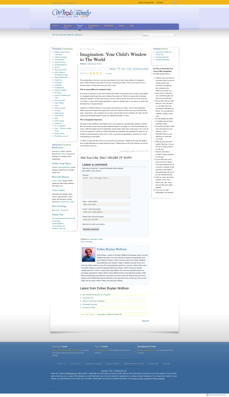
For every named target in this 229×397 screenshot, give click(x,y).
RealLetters (57, 147)
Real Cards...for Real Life (60, 210)
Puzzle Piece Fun (88, 298)
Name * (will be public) (90, 201)
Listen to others (57, 180)
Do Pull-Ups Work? (89, 307)
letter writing (61, 154)
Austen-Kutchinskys (64, 167)
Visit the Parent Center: (102, 350)
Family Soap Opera (61, 163)
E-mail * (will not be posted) (91, 209)
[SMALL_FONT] (166, 2)
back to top (145, 320)
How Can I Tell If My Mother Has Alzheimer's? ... (68, 35)
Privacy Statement (159, 378)
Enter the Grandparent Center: (146, 350)
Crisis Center (58, 190)
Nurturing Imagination (163, 59)
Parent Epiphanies (57, 223)
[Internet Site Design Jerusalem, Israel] (216, 395)
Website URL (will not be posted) (93, 216)
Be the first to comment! (140, 69)
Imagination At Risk (96, 239)
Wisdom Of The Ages (59, 228)
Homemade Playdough (90, 304)
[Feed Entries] (175, 2)
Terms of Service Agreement (141, 378)
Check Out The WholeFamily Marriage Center (66, 350)
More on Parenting (86, 242)
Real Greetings (59, 206)
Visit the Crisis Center (67, 202)
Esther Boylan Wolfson (94, 64)
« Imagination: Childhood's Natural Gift (109, 314)
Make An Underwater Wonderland (93, 301)
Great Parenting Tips (58, 226)
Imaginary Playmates (162, 57)
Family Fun (57, 214)
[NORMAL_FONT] (168, 2)
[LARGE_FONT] (170, 2)
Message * (86, 175)
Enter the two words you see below (94, 224)
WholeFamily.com (71, 373)
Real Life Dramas (60, 176)
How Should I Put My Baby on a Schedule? (96, 294)
